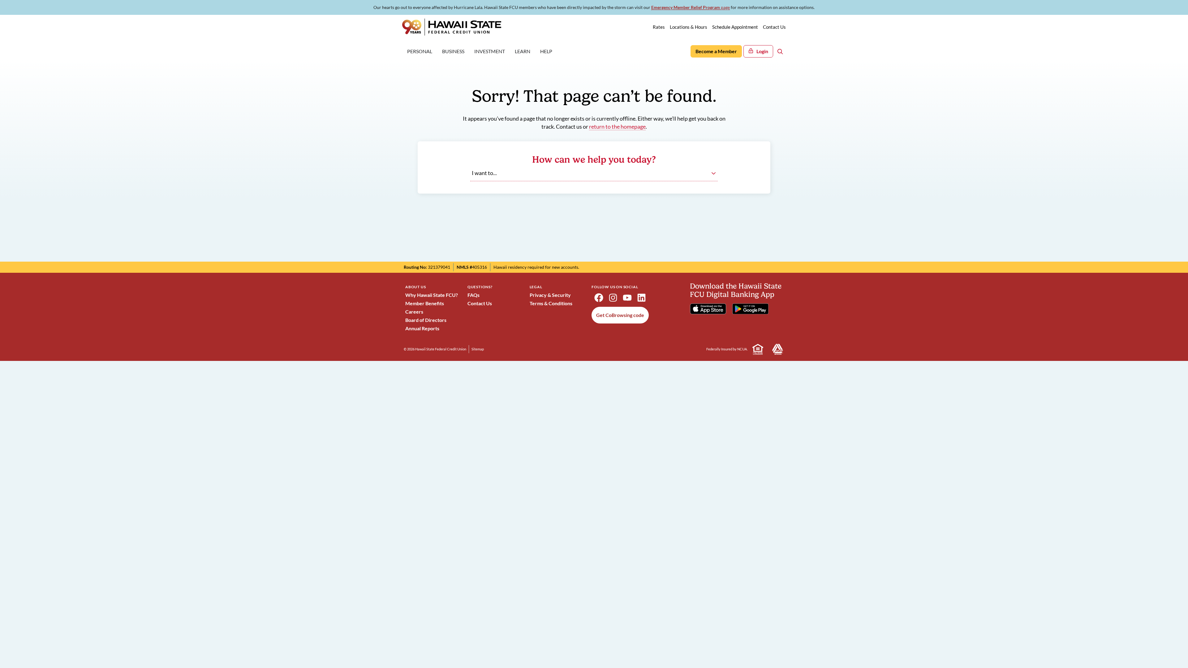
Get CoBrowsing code (620, 315)
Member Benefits (424, 303)
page (690, 7)
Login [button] (762, 51)
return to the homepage (617, 126)
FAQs (473, 295)
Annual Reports (422, 328)
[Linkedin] (641, 298)
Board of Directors (425, 320)
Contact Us (479, 303)
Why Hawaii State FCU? (431, 295)
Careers (414, 312)
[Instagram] (613, 298)
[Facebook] (599, 298)
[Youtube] (627, 298)
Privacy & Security (550, 295)
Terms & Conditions (551, 303)
